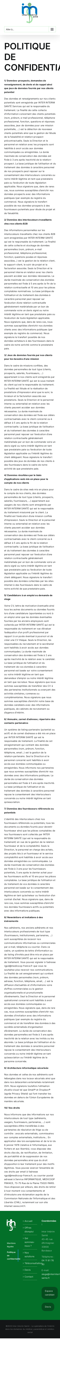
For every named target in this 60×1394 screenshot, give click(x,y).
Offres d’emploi (29, 1229)
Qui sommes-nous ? (30, 1242)
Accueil (29, 1221)
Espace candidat (49, 1293)
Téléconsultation (30, 1263)
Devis (28, 1269)
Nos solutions (29, 1254)
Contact (29, 1276)
